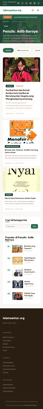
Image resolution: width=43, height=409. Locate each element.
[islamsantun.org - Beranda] (12, 10)
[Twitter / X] (22, 3)
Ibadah (5, 344)
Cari (34, 226)
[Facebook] (18, 3)
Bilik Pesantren (23, 50)
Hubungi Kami (8, 391)
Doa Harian (7, 340)
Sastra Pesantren (9, 369)
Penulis (5, 372)
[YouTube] (30, 3)
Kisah (5, 350)
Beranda (6, 21)
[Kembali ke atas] (37, 405)
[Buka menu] (38, 10)
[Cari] (33, 10)
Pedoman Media (9, 388)
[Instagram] (26, 3)
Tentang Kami (8, 385)
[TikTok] (38, 3)
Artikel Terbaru (8, 362)
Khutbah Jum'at (9, 347)
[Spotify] (34, 3)
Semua (8, 50)
